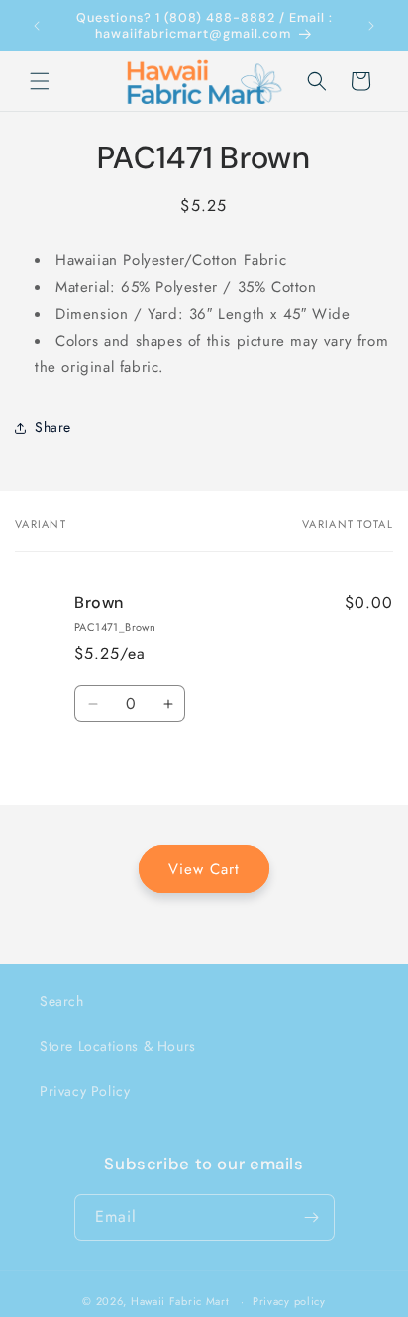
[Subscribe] (312, 1217)
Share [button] (53, 427)
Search (62, 1001)
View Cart (204, 869)
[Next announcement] (371, 26)
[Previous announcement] (36, 26)
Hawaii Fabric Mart (180, 1301)
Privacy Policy (85, 1091)
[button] (39, 81)
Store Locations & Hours (118, 1046)
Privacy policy (289, 1301)
